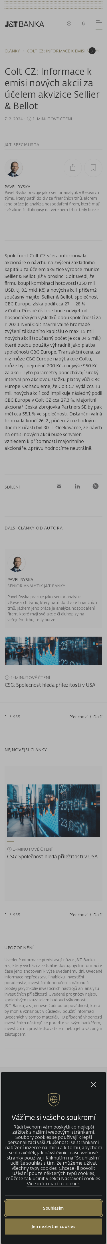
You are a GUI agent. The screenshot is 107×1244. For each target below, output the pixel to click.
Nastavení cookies (80, 1178)
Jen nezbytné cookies (54, 1226)
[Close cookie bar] (93, 1085)
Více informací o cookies (53, 1183)
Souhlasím (53, 1208)
